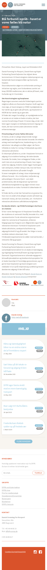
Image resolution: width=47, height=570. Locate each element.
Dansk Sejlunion (21, 277)
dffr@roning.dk (11, 531)
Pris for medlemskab (10, 493)
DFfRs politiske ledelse (11, 487)
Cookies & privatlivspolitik (15, 552)
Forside (5, 27)
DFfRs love (6, 490)
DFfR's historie (7, 504)
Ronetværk (6, 498)
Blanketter (6, 501)
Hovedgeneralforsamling (12, 496)
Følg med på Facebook (20, 317)
